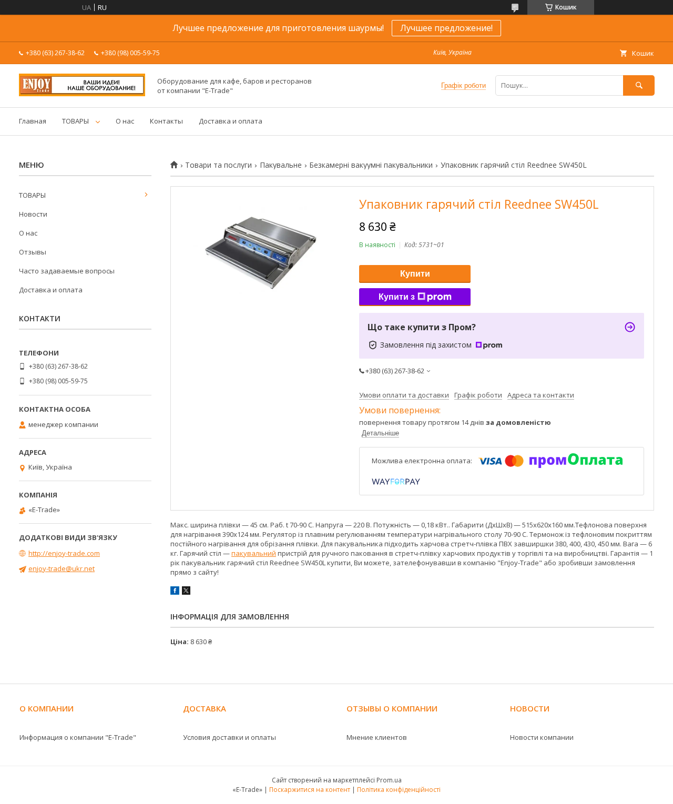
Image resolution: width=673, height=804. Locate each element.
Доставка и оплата (230, 121)
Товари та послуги (218, 165)
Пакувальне (281, 165)
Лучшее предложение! (446, 28)
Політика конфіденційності (399, 789)
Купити (415, 273)
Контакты (166, 121)
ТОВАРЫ (75, 121)
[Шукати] (639, 85)
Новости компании (542, 737)
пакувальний (253, 553)
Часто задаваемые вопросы (67, 271)
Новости (33, 214)
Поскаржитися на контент (309, 789)
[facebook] (174, 592)
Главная (32, 121)
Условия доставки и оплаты (229, 737)
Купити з (397, 296)
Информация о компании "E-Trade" (77, 737)
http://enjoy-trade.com (64, 553)
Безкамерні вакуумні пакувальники (371, 165)
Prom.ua (389, 780)
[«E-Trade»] (82, 93)
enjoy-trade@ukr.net (61, 568)
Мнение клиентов (376, 737)
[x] (186, 592)
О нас (125, 121)
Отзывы (32, 252)
